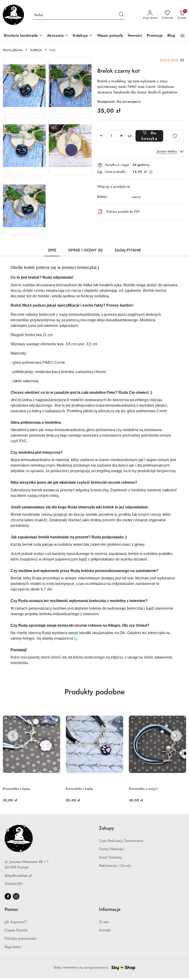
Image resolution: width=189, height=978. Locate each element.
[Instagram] (16, 896)
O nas (104, 921)
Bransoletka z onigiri (80, 788)
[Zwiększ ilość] (121, 135)
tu (75, 638)
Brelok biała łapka (141, 788)
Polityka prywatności (21, 938)
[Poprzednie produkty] (13, 736)
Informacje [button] (110, 909)
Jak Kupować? (16, 921)
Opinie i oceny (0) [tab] (85, 250)
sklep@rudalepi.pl (18, 875)
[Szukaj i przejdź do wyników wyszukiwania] (121, 15)
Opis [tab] (52, 250)
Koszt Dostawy (110, 857)
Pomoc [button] (11, 909)
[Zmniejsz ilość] (100, 135)
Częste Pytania (16, 930)
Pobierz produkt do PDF (123, 211)
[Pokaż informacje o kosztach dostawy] (151, 171)
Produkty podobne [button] (95, 691)
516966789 (14, 883)
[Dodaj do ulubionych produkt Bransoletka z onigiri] (118, 711)
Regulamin (13, 946)
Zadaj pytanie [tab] (128, 250)
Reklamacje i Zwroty (115, 865)
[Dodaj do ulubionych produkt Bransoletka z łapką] (54, 711)
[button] (182, 35)
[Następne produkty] (176, 736)
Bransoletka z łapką (16, 788)
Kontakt (105, 930)
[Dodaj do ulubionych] (175, 136)
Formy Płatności (111, 849)
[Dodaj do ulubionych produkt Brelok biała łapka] (180, 711)
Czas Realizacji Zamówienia (121, 840)
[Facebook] (8, 896)
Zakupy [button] (106, 828)
